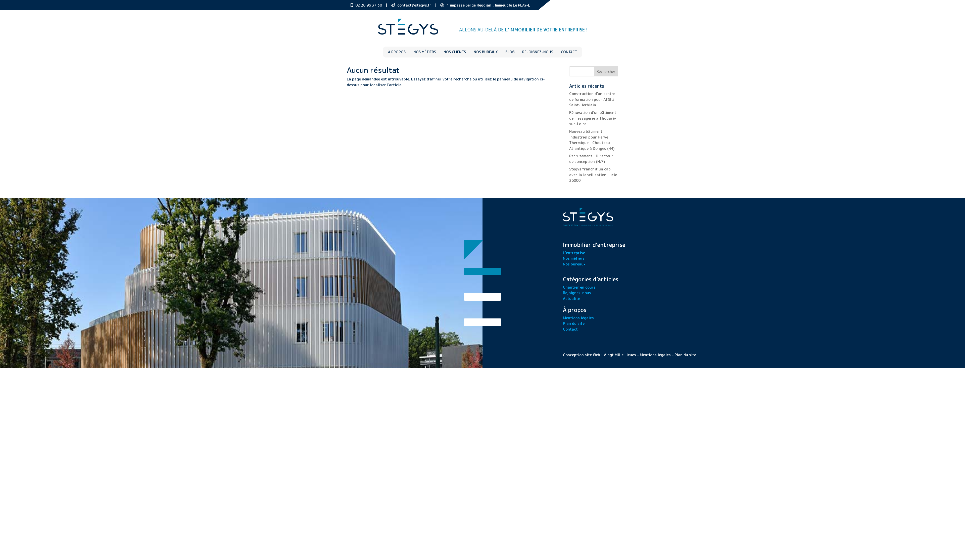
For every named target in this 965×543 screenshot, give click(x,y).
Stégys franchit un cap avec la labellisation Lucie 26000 (593, 174)
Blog (510, 52)
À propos (397, 52)
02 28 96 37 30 (368, 5)
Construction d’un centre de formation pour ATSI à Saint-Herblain (592, 99)
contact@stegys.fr (414, 5)
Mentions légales (578, 318)
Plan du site (574, 323)
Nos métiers (424, 52)
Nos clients (455, 52)
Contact (569, 52)
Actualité (571, 298)
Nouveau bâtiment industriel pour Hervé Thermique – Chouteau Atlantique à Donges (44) (592, 140)
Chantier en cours (579, 287)
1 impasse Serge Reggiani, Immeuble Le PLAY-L (488, 5)
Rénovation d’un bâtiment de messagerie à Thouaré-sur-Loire (592, 118)
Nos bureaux (486, 52)
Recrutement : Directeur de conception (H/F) (591, 158)
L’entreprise (574, 252)
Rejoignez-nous (537, 52)
